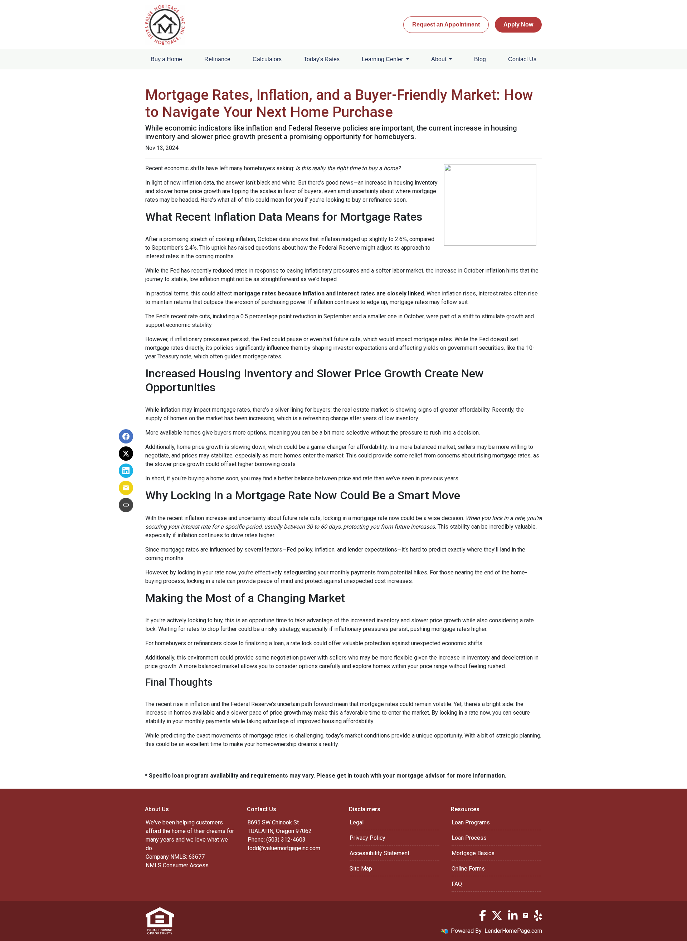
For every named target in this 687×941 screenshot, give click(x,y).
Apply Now (518, 24)
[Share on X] (126, 453)
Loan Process (469, 837)
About (439, 59)
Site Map (361, 868)
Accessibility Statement (379, 853)
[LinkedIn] (512, 915)
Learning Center (383, 59)
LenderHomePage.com (513, 930)
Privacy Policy (367, 837)
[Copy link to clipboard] (126, 505)
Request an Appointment (446, 24)
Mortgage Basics (473, 853)
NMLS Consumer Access (177, 865)
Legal (357, 822)
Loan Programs (471, 822)
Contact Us (522, 59)
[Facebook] (482, 915)
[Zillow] (525, 915)
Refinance (217, 59)
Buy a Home (166, 59)
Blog (480, 59)
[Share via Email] (126, 488)
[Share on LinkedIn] (126, 471)
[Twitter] (497, 915)
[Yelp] (538, 915)
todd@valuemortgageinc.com (284, 848)
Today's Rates (322, 59)
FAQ (457, 884)
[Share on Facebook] (126, 436)
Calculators (267, 59)
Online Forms (468, 868)
